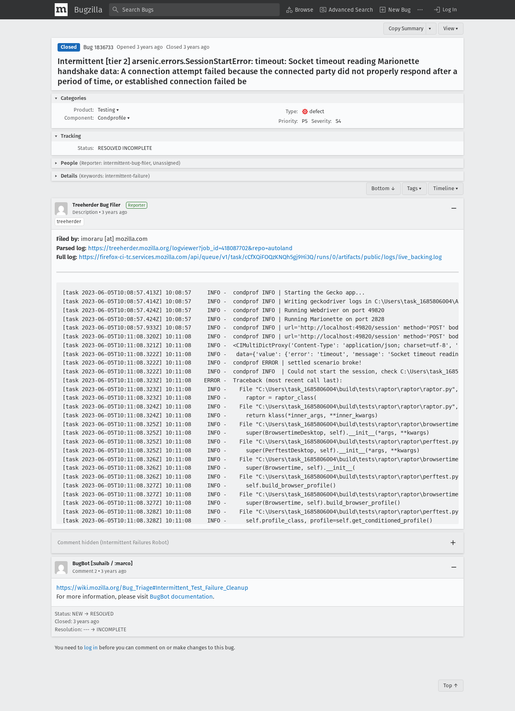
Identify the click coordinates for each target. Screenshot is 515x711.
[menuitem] (300, 9)
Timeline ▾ (445, 188)
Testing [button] (108, 110)
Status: (86, 148)
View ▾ (450, 28)
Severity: (321, 121)
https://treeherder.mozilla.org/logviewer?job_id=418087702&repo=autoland (190, 248)
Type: (292, 111)
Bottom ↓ (383, 188)
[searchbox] (194, 9)
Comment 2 (84, 571)
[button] (445, 9)
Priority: (288, 121)
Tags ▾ (414, 188)
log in (91, 648)
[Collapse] (453, 208)
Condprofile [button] (114, 118)
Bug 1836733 (98, 47)
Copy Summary (406, 28)
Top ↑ (450, 685)
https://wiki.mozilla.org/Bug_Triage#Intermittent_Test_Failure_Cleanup (152, 587)
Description (85, 212)
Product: (84, 110)
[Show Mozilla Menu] (61, 9)
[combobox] (194, 9)
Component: (79, 118)
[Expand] (453, 542)
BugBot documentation (181, 596)
